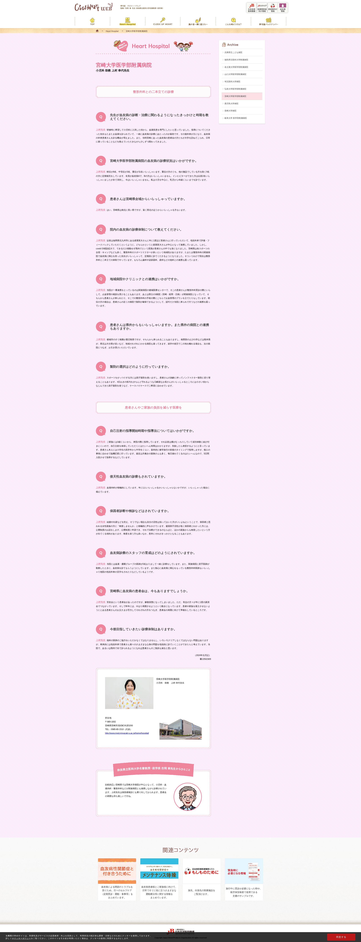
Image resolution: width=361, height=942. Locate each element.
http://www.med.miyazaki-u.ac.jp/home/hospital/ (127, 733)
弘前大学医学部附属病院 (235, 89)
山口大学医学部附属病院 (235, 74)
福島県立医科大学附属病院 (236, 60)
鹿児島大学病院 (231, 103)
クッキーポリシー (22, 938)
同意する (341, 937)
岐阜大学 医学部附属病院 (235, 118)
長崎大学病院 (230, 111)
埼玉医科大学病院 (232, 81)
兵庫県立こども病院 (233, 52)
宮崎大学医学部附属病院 (235, 96)
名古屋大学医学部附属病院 (236, 67)
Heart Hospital (112, 31)
